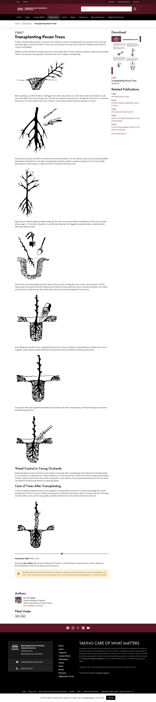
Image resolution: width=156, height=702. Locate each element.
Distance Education (124, 2)
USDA (79, 691)
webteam (86, 575)
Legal (24, 691)
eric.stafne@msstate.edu (33, 605)
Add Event (111, 2)
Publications (53, 17)
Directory (83, 17)
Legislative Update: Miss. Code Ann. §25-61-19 (117, 691)
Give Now (136, 2)
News (73, 17)
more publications (118, 133)
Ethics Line (32, 691)
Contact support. (103, 673)
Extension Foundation (91, 691)
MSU (18, 2)
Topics (27, 17)
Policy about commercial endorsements (53, 691)
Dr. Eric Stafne (29, 598)
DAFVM (25, 2)
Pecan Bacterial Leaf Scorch (122, 112)
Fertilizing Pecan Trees (120, 96)
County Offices (39, 17)
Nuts (17, 616)
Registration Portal (115, 17)
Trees (23, 616)
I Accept (111, 698)
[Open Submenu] (76, 17)
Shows (61, 669)
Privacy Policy (88, 698)
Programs (63, 652)
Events (64, 17)
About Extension (97, 17)
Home (19, 17)
